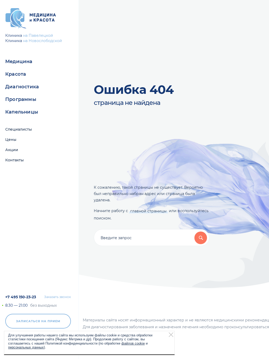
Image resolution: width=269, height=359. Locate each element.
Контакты (14, 160)
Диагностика (22, 86)
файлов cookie (133, 343)
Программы (20, 99)
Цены (10, 139)
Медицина (19, 61)
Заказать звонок (57, 297)
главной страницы (148, 211)
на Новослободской (42, 40)
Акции (11, 150)
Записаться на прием (38, 321)
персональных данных (26, 347)
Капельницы (21, 112)
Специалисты (18, 129)
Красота (15, 74)
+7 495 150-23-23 (20, 297)
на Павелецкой (38, 35)
